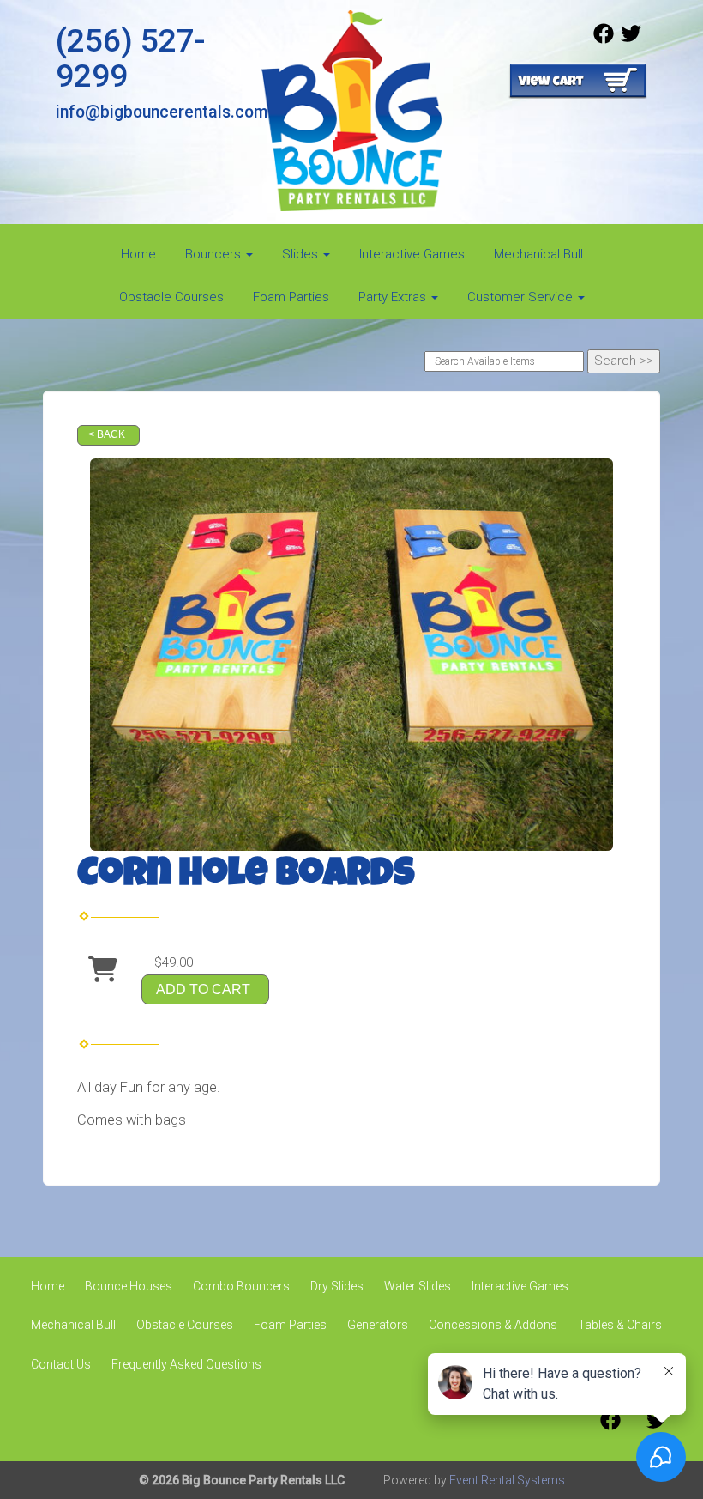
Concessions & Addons (493, 1325)
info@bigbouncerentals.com (161, 112)
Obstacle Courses (171, 297)
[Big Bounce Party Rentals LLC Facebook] (603, 39)
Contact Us (61, 1364)
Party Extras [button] (394, 297)
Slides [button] (301, 254)
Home (138, 254)
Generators (377, 1325)
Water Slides (417, 1286)
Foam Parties (291, 297)
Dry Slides (337, 1286)
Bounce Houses (128, 1286)
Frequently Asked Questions (186, 1364)
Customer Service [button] (521, 297)
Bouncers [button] (214, 254)
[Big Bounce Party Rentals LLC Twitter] (631, 39)
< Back (106, 434)
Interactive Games (412, 254)
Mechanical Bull (538, 254)
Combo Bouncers (241, 1286)
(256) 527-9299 (131, 57)
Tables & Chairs (620, 1325)
